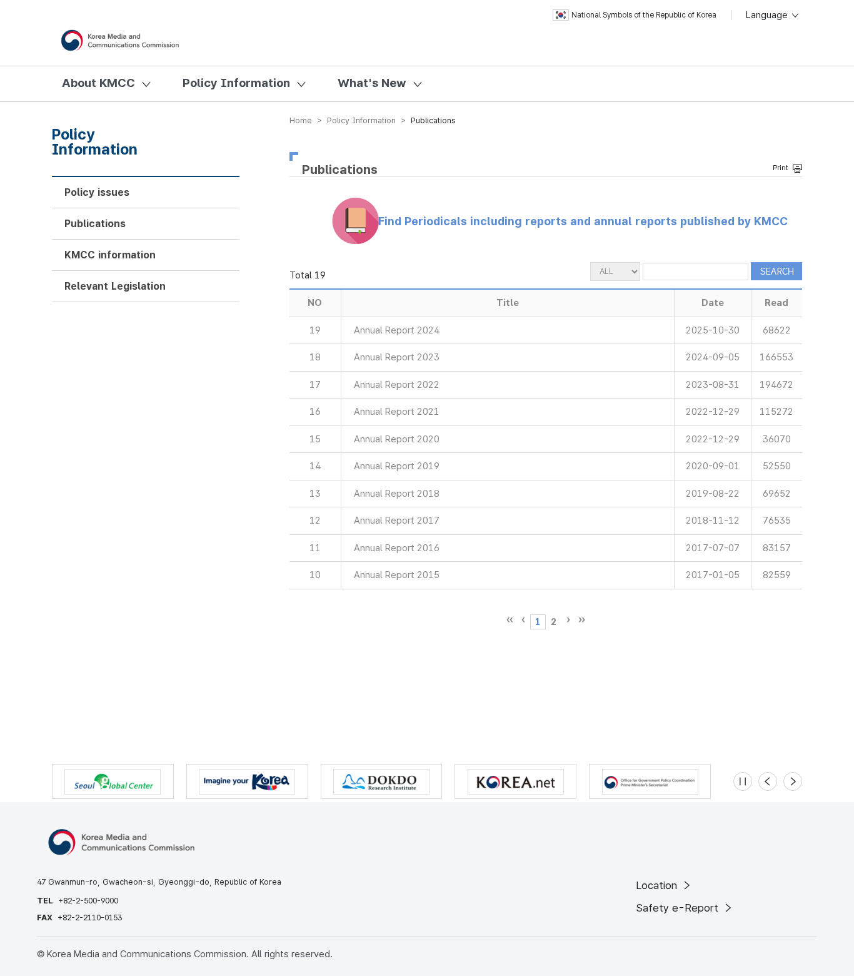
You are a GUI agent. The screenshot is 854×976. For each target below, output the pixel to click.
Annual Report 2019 (397, 466)
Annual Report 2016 (397, 548)
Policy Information (236, 83)
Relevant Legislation (115, 286)
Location (658, 885)
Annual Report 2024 (397, 330)
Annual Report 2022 (397, 384)
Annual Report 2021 (397, 411)
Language (768, 15)
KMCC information (110, 255)
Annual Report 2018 (397, 493)
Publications (95, 224)
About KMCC (98, 83)
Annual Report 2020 (397, 439)
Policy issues (96, 192)
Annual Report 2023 (397, 357)
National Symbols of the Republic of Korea (643, 15)
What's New (372, 83)
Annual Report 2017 (397, 520)
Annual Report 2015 (397, 575)
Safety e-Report (678, 908)
